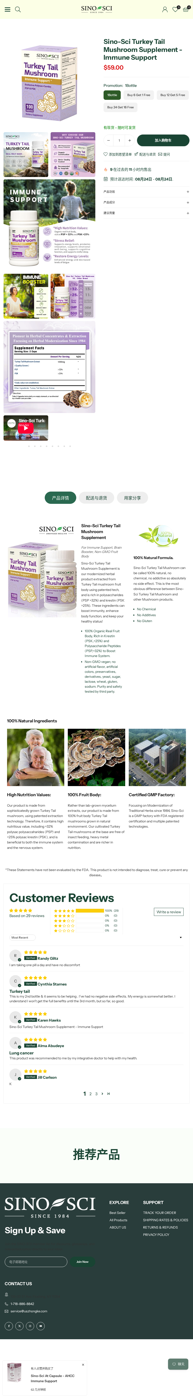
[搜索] (18, 9)
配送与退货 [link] (147, 154)
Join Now (82, 1261)
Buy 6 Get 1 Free (138, 95)
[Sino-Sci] (96, 9)
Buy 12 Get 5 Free (173, 95)
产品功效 (109, 192)
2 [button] (90, 1093)
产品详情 (60, 498)
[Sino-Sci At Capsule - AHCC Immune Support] (14, 1377)
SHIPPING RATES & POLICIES (165, 1220)
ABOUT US (117, 1227)
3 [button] (96, 1093)
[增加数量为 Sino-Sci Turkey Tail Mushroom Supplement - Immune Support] (129, 140)
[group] (49, 84)
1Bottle (112, 95)
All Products (118, 1220)
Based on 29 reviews (26, 915)
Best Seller (117, 1213)
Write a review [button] (169, 912)
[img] (35, 952)
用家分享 (132, 498)
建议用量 (109, 213)
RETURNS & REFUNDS (160, 1227)
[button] (29, 446)
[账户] (165, 9)
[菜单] (7, 9)
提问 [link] (166, 154)
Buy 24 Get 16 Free (120, 107)
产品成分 (109, 202)
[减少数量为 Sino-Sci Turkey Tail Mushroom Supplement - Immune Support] (108, 140)
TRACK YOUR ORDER (159, 1213)
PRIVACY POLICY (156, 1235)
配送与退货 (96, 498)
